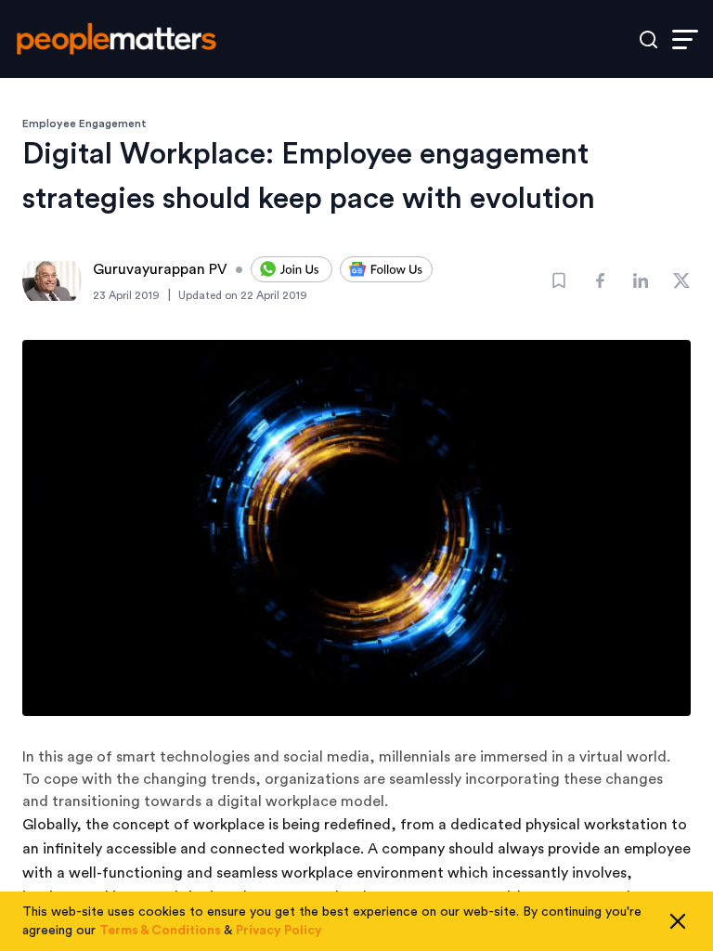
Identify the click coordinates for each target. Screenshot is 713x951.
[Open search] (648, 39)
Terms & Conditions (160, 930)
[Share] (599, 280)
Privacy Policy (279, 930)
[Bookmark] (559, 280)
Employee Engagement (84, 123)
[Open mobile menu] (685, 39)
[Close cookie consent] (678, 921)
